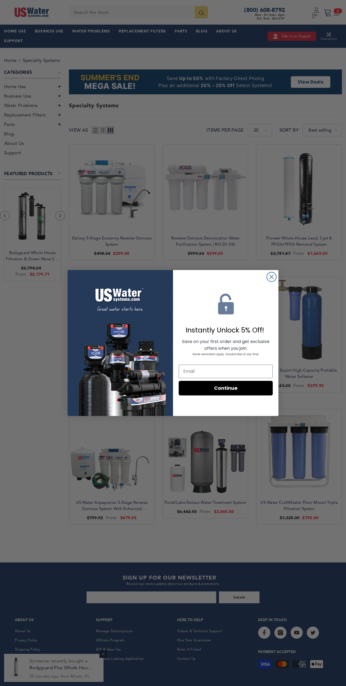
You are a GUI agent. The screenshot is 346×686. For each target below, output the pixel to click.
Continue (226, 388)
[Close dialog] (271, 277)
